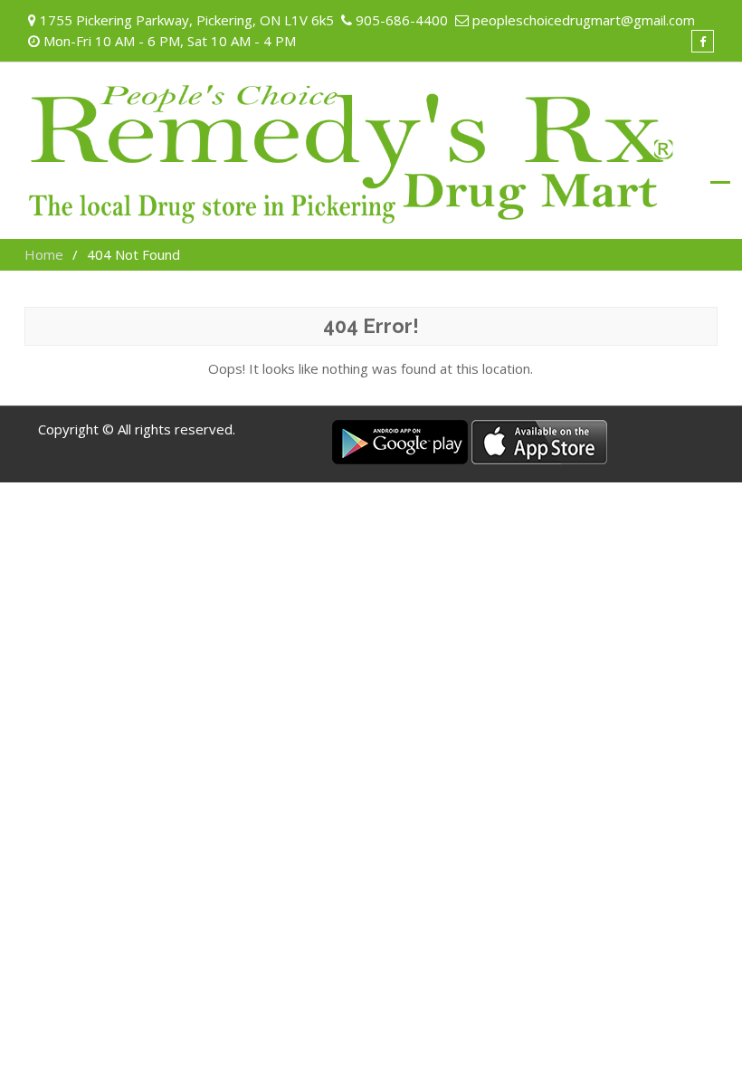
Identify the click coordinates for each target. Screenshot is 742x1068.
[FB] (702, 41)
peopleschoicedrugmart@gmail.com (583, 20)
